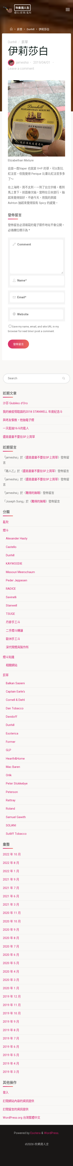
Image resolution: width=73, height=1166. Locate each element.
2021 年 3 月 (11, 904)
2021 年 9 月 (11, 879)
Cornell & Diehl (15, 700)
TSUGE (10, 614)
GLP (8, 750)
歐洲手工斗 (13, 639)
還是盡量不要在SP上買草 (19, 437)
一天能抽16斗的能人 (16, 428)
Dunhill (30, 29)
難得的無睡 (33, 493)
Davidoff (11, 716)
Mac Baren (13, 767)
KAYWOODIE (14, 563)
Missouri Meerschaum (20, 572)
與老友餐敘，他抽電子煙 (18, 420)
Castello (11, 547)
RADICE (11, 588)
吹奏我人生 (22, 7)
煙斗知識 (8, 657)
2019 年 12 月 (12, 996)
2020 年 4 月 (11, 971)
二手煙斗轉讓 (14, 630)
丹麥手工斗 (13, 622)
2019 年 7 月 (11, 1038)
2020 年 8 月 (11, 938)
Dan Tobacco (15, 708)
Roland (10, 808)
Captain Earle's (15, 691)
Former (10, 742)
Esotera (35, 1133)
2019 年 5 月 (11, 1055)
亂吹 (6, 522)
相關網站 (11, 665)
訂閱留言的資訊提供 (15, 1109)
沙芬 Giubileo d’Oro (15, 403)
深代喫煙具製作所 (17, 647)
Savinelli (11, 597)
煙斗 (6, 530)
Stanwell (11, 605)
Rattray (10, 800)
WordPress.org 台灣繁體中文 (21, 1117)
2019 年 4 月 (11, 1063)
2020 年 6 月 (11, 955)
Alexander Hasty (16, 538)
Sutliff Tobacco (16, 834)
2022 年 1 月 (11, 871)
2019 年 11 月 (12, 1005)
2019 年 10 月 (12, 1013)
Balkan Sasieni (15, 683)
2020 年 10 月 (12, 921)
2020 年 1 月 (11, 988)
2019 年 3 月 (11, 1072)
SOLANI (11, 825)
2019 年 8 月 (11, 1030)
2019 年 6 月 (11, 1047)
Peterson (12, 792)
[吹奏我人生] (8, 9)
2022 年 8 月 (11, 863)
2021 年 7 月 (11, 888)
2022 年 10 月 (12, 854)
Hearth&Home (15, 758)
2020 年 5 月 (11, 963)
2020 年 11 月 (12, 913)
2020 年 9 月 (11, 930)
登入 (6, 1092)
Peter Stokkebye (17, 783)
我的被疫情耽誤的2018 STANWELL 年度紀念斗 (32, 412)
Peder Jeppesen (16, 580)
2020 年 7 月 (11, 946)
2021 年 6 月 (11, 896)
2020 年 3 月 (11, 980)
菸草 (19, 29)
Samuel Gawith (16, 817)
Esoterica (12, 733)
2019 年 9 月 (11, 1021)
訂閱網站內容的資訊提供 (18, 1101)
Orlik (9, 775)
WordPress (51, 1133)
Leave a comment (21, 68)
